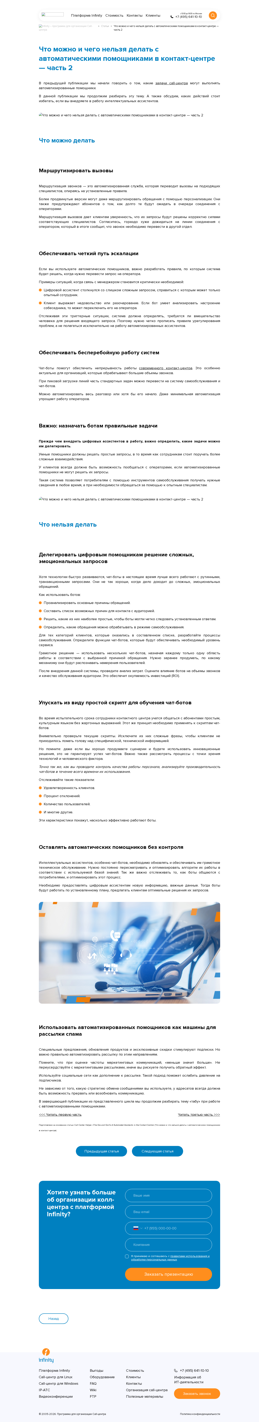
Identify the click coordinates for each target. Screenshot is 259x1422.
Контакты (134, 15)
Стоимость (114, 15)
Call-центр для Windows (58, 1383)
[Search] (213, 15)
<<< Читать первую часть (60, 1114)
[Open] (133, 1228)
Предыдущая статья (101, 1151)
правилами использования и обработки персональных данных (170, 1257)
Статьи (105, 26)
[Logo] (52, 15)
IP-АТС (44, 1390)
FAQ (93, 1383)
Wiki (93, 1390)
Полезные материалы (144, 1396)
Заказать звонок (197, 1393)
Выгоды (96, 1370)
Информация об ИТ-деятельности (188, 1379)
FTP (93, 1396)
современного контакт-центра (165, 368)
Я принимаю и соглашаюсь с (170, 1258)
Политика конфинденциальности (200, 1414)
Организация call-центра (147, 1390)
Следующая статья (157, 1151)
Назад (53, 1318)
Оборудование (102, 1377)
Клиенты (153, 15)
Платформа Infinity (86, 15)
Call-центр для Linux (55, 1377)
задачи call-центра (171, 83)
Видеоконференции (56, 1396)
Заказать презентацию (168, 1274)
